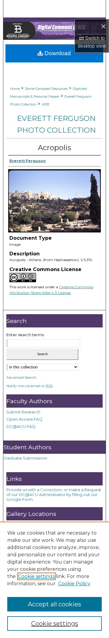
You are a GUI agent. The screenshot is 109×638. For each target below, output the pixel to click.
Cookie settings (36, 576)
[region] (54, 580)
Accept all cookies (54, 604)
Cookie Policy (74, 583)
